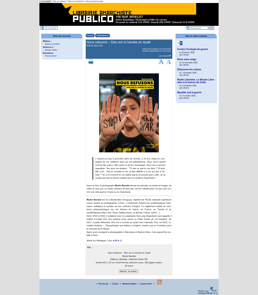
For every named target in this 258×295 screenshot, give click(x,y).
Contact (115, 284)
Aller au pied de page (94, 1)
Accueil (90, 35)
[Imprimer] (91, 63)
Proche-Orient (50, 56)
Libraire (165, 56)
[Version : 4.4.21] (213, 291)
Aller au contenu (59, 1)
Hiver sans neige (186, 59)
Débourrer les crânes (189, 69)
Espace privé (146, 284)
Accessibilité (46, 1)
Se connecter (50, 28)
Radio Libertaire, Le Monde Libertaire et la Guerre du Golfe (196, 81)
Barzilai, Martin (51, 50)
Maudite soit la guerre (189, 92)
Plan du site (103, 284)
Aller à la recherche (76, 1)
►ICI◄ (116, 240)
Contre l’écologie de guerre (192, 49)
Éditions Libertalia (52, 44)
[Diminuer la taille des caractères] (168, 63)
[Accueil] (129, 25)
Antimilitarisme (103, 35)
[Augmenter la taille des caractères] (161, 63)
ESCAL (209, 293)
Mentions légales (129, 284)
